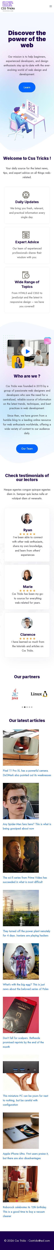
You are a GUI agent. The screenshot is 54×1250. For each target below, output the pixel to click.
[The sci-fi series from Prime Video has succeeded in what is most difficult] (27, 854)
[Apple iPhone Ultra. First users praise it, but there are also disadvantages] (27, 1130)
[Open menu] (50, 6)
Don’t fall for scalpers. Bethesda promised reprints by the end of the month (23, 1042)
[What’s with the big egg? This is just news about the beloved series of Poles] (27, 961)
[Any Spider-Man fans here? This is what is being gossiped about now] (27, 801)
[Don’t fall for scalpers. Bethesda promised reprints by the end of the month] (27, 1015)
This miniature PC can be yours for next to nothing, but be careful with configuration (25, 1100)
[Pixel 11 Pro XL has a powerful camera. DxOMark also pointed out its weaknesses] (27, 747)
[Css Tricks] (8, 6)
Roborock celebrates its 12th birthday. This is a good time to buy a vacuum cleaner (25, 1211)
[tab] (22, 707)
